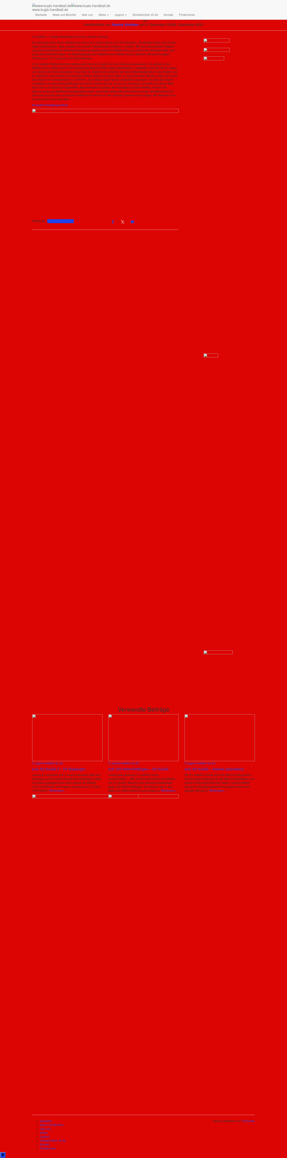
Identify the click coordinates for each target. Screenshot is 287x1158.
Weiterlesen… (57, 790)
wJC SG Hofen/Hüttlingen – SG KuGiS (138, 768)
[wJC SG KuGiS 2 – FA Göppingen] (67, 737)
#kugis (36, 105)
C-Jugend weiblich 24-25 (60, 221)
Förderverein (187, 15)
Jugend (120, 15)
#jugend (57, 105)
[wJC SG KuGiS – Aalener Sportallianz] (219, 737)
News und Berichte (64, 15)
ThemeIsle (248, 1121)
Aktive (103, 15)
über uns (87, 15)
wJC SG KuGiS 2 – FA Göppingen (59, 768)
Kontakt (168, 15)
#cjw (65, 105)
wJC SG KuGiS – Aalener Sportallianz (214, 768)
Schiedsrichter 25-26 (145, 15)
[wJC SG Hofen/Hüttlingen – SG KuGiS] (143, 737)
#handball (46, 105)
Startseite (41, 15)
